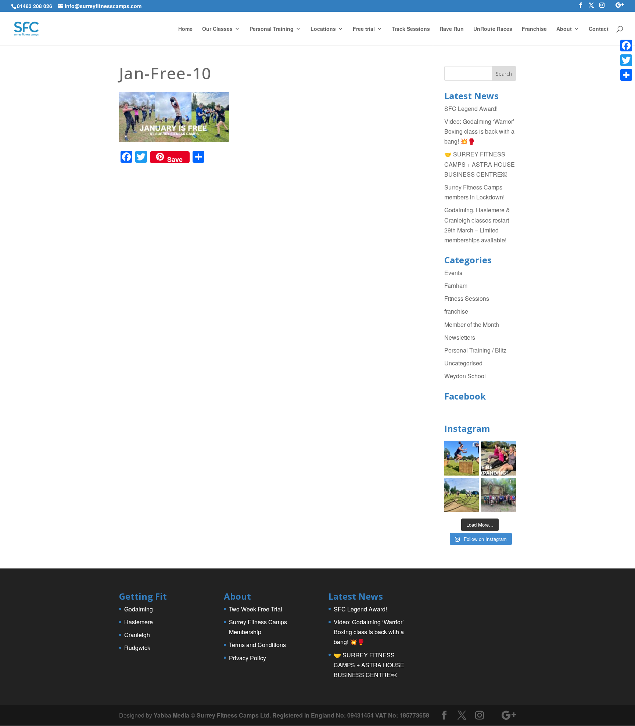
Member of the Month (471, 324)
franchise (456, 311)
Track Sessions (411, 29)
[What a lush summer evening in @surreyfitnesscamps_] (498, 495)
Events (453, 272)
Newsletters (459, 337)
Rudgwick (137, 647)
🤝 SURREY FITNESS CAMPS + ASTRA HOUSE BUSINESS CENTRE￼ (479, 164)
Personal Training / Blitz (475, 350)
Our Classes (217, 29)
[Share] (626, 75)
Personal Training (272, 29)
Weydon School (465, 376)
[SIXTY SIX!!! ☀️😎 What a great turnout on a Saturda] (461, 458)
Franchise (534, 29)
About (564, 29)
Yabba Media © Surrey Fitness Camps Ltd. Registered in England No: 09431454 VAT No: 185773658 (291, 715)
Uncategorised (463, 363)
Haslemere (138, 622)
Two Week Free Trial (255, 609)
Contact (599, 29)
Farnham (455, 285)
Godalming (138, 609)
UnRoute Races (492, 29)
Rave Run (452, 29)
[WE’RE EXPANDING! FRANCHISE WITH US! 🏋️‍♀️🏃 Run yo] (498, 458)
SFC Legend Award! (471, 108)
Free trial (364, 29)
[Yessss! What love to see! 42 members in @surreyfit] (461, 495)
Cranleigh (137, 635)
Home (185, 29)
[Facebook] (626, 45)
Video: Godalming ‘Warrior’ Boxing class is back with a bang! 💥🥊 (479, 131)
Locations (323, 29)
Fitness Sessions (466, 298)
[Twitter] (626, 60)
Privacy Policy (247, 658)
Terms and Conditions (257, 644)
